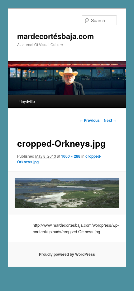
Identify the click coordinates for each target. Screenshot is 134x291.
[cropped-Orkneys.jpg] (67, 193)
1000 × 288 (70, 156)
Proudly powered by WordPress (67, 254)
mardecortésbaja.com (55, 36)
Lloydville (27, 101)
